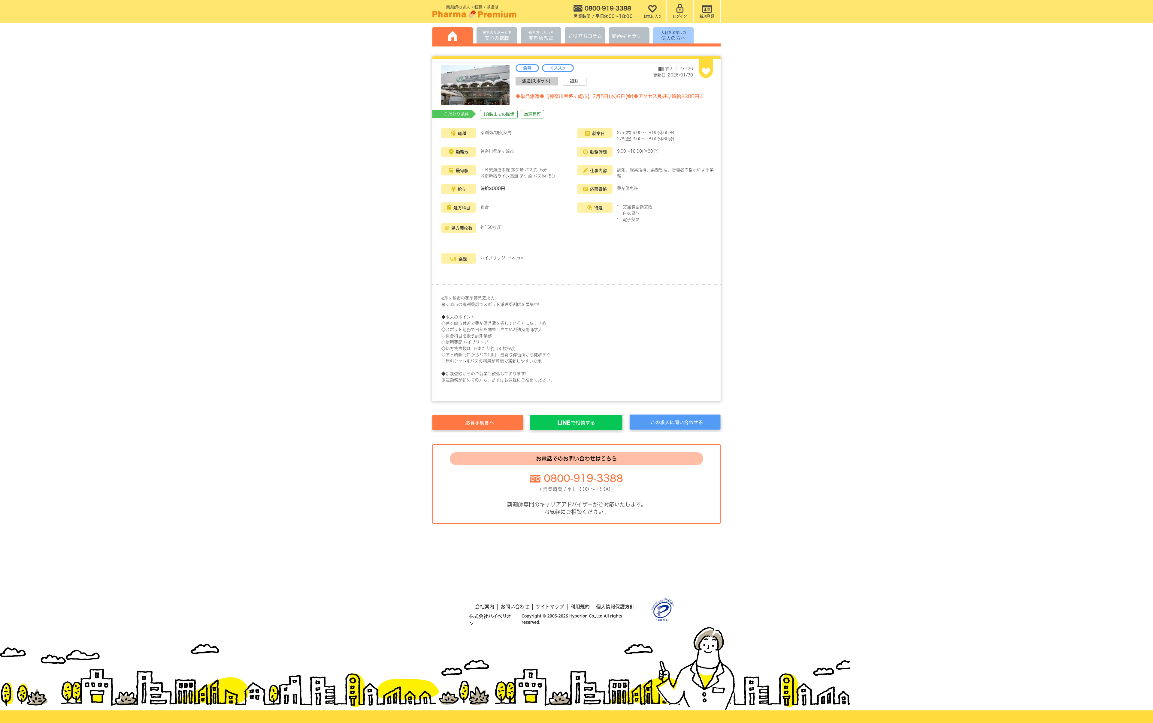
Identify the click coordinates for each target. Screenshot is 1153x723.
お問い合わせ (515, 606)
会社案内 (484, 606)
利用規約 (580, 606)
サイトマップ (550, 606)
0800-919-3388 (583, 478)
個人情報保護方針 (615, 606)
